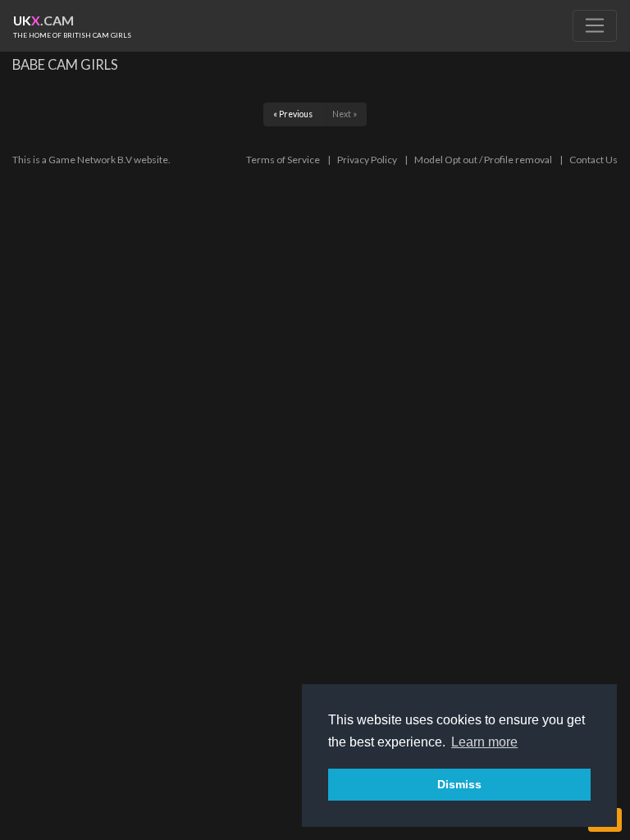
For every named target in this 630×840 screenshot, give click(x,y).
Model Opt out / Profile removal (483, 159)
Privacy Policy (367, 159)
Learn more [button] (484, 742)
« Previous (293, 114)
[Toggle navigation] (595, 25)
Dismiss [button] (459, 784)
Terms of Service (283, 159)
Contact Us (593, 159)
